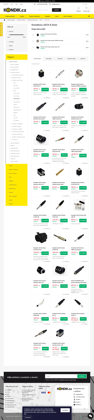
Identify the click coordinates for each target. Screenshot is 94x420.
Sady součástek (14, 161)
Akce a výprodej (13, 196)
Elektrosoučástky (13, 61)
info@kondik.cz (79, 394)
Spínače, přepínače (15, 143)
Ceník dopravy (10, 398)
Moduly (10, 165)
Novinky (11, 192)
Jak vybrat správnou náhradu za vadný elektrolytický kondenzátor (28, 391)
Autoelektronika (13, 184)
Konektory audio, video (17, 80)
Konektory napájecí (16, 126)
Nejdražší (60, 58)
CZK (86, 4)
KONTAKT (6, 4)
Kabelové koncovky (16, 77)
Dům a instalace (13, 173)
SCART (15, 104)
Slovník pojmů (10, 402)
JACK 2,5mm (16, 93)
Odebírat (82, 376)
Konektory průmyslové (17, 134)
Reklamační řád (10, 407)
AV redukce (16, 120)
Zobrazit (64, 155)
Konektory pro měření (17, 129)
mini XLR (16, 117)
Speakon (16, 112)
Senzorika (13, 158)
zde (25, 414)
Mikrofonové (16, 107)
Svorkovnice (15, 139)
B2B (16, 4)
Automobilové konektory (17, 75)
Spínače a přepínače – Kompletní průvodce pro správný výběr (27, 399)
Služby (21, 4)
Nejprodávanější (71, 58)
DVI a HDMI (16, 88)
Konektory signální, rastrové (18, 137)
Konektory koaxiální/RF (17, 124)
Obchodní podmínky (11, 405)
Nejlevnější (48, 58)
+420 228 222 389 (80, 397)
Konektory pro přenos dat (18, 131)
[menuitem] (11, 16)
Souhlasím (65, 410)
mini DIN (16, 85)
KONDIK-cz (78, 404)
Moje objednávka (11, 400)
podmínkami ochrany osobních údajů (67, 380)
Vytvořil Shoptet (85, 416)
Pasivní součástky (15, 67)
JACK (15, 91)
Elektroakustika (14, 148)
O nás (12, 4)
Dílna (10, 177)
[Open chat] (90, 416)
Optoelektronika (14, 69)
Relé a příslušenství (15, 151)
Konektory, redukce (15, 72)
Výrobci (11, 204)
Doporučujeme (37, 58)
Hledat (56, 10)
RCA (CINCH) (17, 102)
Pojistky (12, 145)
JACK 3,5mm (16, 96)
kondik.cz (78, 402)
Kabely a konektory (13, 169)
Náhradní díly (12, 188)
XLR (15, 115)
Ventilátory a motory (15, 153)
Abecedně (82, 58)
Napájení (11, 181)
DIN (14, 83)
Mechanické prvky (15, 156)
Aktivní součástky (15, 64)
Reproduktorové (17, 110)
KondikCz (78, 399)
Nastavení (28, 417)
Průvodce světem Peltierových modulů (29, 395)
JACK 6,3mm (16, 98)
